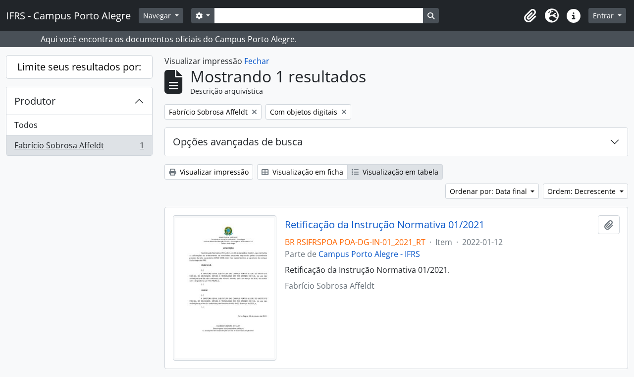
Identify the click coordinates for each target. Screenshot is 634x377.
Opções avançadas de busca (238, 141)
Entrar (604, 15)
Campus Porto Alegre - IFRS (369, 254)
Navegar (158, 15)
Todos (26, 125)
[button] (530, 16)
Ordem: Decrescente (582, 191)
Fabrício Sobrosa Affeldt (79, 147)
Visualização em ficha (306, 172)
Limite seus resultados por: (79, 66)
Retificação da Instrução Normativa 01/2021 (384, 225)
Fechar (256, 61)
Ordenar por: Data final (489, 191)
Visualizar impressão (213, 172)
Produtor (34, 101)
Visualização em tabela (399, 172)
